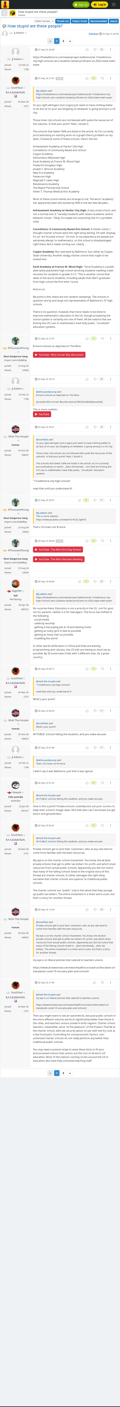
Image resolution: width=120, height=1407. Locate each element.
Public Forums (42, 21)
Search (113, 21)
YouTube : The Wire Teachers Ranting (60, 559)
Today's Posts (79, 21)
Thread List (63, 21)
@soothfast (42, 439)
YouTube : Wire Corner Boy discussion (61, 354)
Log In (102, 4)
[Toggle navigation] (113, 4)
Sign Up (83, 4)
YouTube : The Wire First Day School (60, 549)
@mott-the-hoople (46, 681)
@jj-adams (41, 90)
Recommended (98, 21)
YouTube (44, 414)
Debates (94, 34)
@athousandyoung (46, 391)
